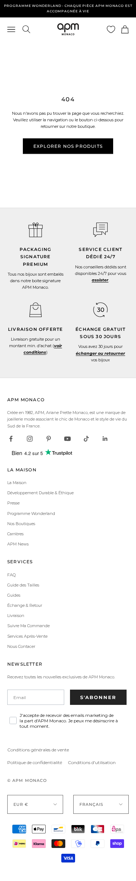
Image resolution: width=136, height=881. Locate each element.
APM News (18, 544)
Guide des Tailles (23, 585)
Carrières (15, 533)
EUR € (21, 804)
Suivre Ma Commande (28, 625)
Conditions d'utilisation (92, 762)
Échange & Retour (24, 605)
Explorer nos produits (68, 146)
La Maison (16, 482)
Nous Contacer (21, 646)
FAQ (11, 574)
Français (91, 804)
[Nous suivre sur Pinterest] (48, 438)
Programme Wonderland (31, 513)
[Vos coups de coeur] (111, 29)
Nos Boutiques (21, 523)
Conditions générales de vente (38, 749)
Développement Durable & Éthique (40, 492)
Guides (13, 595)
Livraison (15, 615)
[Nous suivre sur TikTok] (86, 438)
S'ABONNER (98, 697)
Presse (13, 503)
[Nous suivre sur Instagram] (29, 438)
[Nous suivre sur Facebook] (11, 438)
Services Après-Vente (27, 636)
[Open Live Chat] (100, 230)
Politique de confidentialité (34, 762)
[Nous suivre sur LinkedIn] (105, 438)
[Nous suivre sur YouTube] (67, 438)
